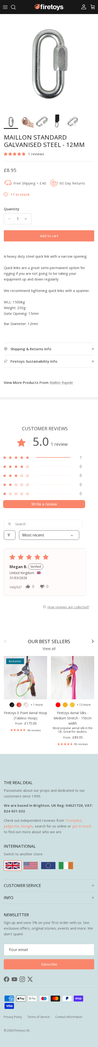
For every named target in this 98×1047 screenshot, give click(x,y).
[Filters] (9, 535)
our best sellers (49, 641)
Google (27, 826)
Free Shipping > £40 (29, 183)
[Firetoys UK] (49, 7)
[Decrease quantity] (8, 219)
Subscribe (49, 964)
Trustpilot (73, 820)
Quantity (11, 208)
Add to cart (49, 235)
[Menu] (5, 7)
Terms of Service (38, 1017)
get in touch (81, 826)
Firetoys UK (21, 1030)
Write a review (44, 504)
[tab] (49, 310)
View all (49, 648)
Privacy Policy (13, 1017)
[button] (15, 153)
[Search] (15, 7)
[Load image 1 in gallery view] (49, 63)
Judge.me (11, 826)
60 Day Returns (72, 183)
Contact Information (68, 1017)
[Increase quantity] (27, 219)
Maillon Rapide (61, 382)
